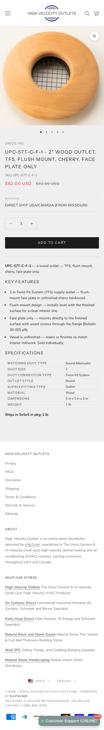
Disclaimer (13, 480)
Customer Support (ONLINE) (72, 719)
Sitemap (11, 513)
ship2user (32, 544)
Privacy (10, 463)
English (64, 681)
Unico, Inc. (15, 143)
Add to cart (52, 242)
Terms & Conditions (20, 497)
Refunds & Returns (20, 505)
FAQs (9, 471)
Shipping (12, 488)
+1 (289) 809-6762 (33, 705)
